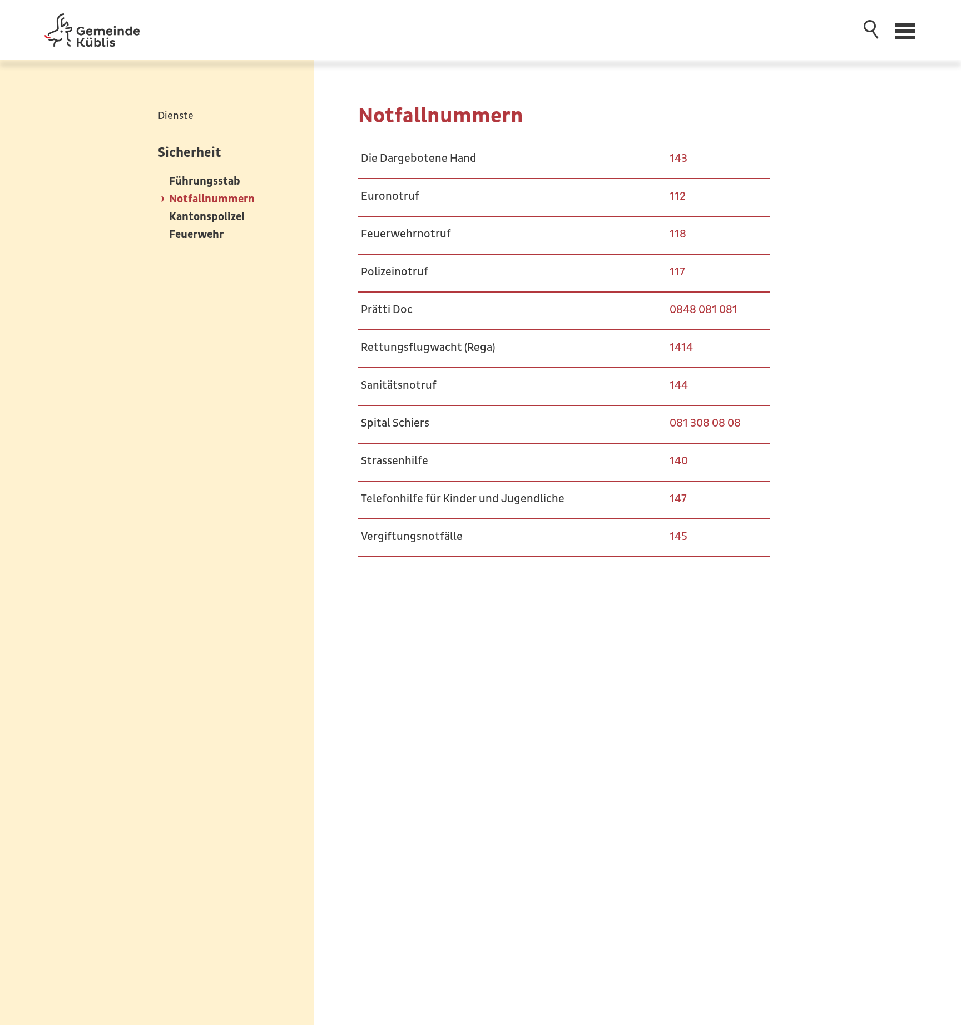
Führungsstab (204, 181)
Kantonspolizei (207, 217)
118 (678, 234)
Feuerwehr (196, 234)
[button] (906, 30)
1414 (681, 347)
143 (678, 158)
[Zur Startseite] (92, 30)
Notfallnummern (212, 199)
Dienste (176, 116)
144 (679, 385)
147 (678, 499)
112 (678, 196)
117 (677, 272)
